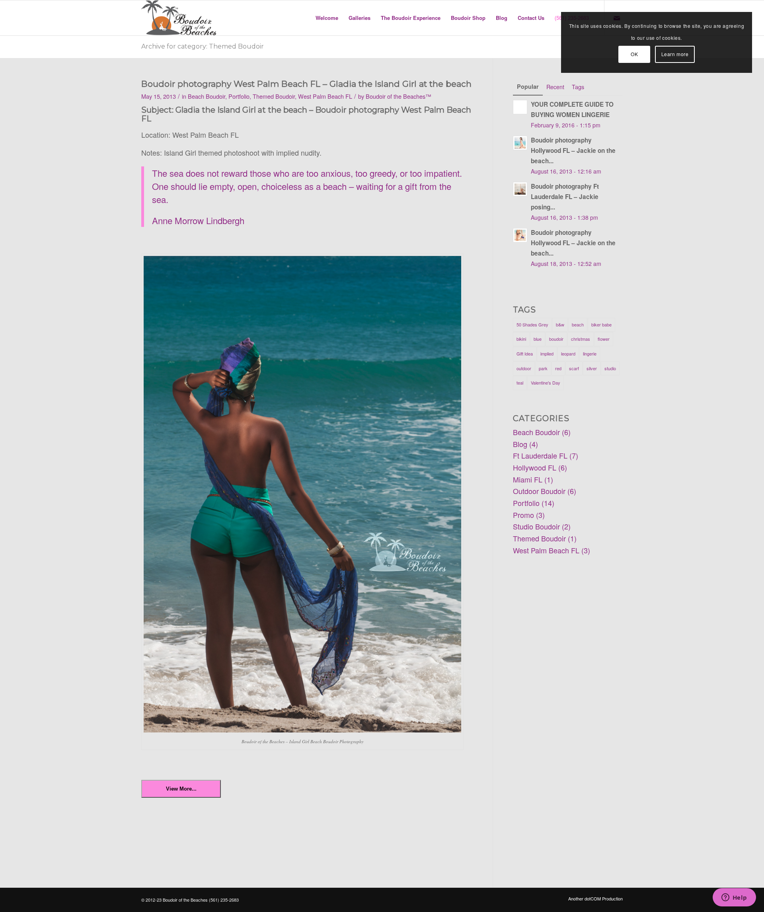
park (543, 368)
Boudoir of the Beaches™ (398, 96)
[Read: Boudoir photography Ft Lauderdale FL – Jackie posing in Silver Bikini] (520, 189)
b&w (560, 324)
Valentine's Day (545, 382)
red (558, 368)
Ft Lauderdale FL (540, 455)
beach (578, 324)
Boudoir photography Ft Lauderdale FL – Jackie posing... (565, 196)
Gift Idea (524, 353)
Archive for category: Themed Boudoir (202, 46)
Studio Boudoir (536, 526)
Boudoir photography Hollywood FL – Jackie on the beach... (573, 150)
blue (538, 339)
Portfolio (238, 96)
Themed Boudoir (274, 96)
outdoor (523, 368)
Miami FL (527, 479)
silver (592, 368)
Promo (523, 515)
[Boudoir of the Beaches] (179, 17)
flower (604, 339)
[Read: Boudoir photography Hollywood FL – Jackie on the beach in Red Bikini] (520, 143)
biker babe (601, 324)
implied (547, 353)
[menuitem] (326, 17)
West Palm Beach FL (325, 96)
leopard (568, 353)
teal (519, 382)
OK (634, 54)
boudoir (556, 339)
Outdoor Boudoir (539, 491)
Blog (520, 444)
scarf (574, 368)
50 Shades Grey (532, 324)
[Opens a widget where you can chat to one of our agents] (734, 898)
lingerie (589, 353)
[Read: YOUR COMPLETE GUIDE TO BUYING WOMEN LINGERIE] (520, 107)
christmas (580, 339)
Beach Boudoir (206, 96)
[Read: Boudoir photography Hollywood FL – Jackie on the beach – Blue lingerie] (520, 235)
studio (610, 368)
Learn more (675, 54)
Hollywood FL (534, 467)
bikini (521, 339)
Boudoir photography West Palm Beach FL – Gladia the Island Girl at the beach (306, 84)
